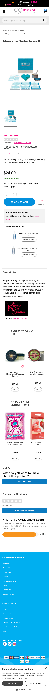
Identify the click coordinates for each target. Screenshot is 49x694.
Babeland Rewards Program (12, 622)
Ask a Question (10, 153)
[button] (3, 11)
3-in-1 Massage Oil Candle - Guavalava (38, 373)
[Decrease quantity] (5, 194)
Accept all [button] (13, 683)
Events (5, 609)
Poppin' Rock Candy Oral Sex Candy (15, 444)
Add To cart (21, 202)
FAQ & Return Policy (9, 581)
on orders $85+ (24, 5)
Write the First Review (22, 143)
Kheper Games (20, 318)
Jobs (4, 631)
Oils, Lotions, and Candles (16, 34)
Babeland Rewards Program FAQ (14, 627)
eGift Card (6, 564)
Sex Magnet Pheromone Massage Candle (15, 374)
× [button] (46, 668)
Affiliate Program (8, 618)
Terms (5, 585)
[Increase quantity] (15, 194)
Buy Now (15, 389)
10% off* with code (24, 2)
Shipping (5, 577)
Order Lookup (7, 572)
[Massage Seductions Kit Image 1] (24, 74)
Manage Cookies (8, 594)
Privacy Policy (7, 590)
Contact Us (6, 568)
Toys (5, 30)
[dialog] (24, 679)
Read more (23, 678)
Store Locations (8, 614)
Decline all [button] (35, 683)
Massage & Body (17, 30)
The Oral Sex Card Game (38, 444)
